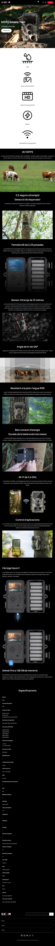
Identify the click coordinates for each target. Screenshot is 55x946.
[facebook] (22, 936)
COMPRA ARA (6, 30)
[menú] (2, 2)
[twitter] (24, 936)
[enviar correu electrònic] (51, 914)
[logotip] (7, 2)
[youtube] (27, 936)
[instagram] (33, 936)
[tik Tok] (30, 936)
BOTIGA (50, 2)
